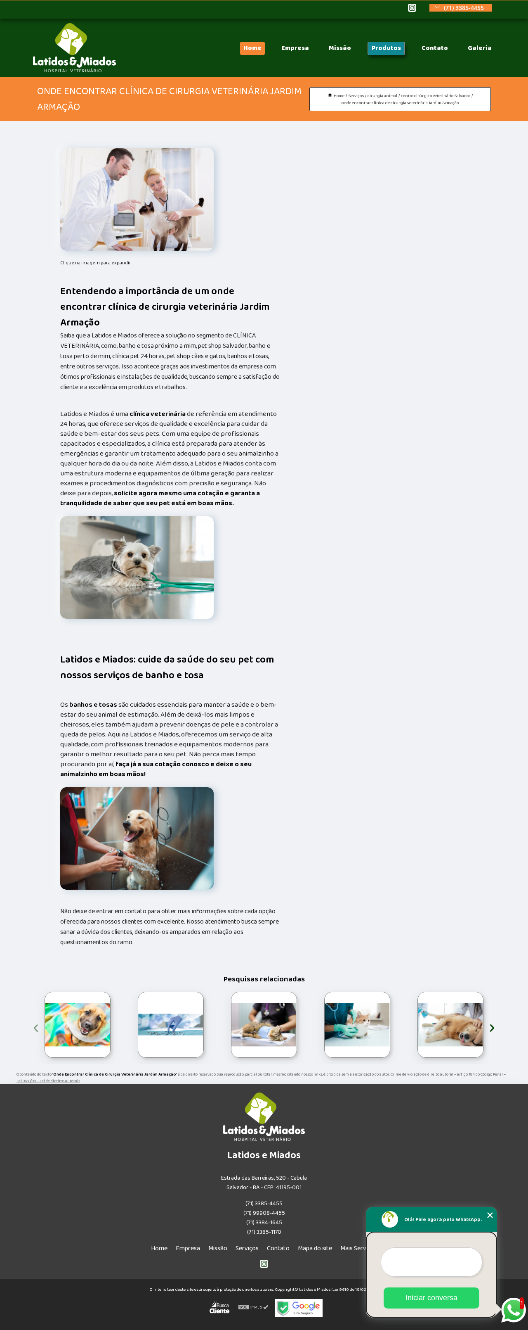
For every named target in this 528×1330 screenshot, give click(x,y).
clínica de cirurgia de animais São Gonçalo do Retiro (415, 1024)
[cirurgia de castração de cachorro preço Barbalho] (171, 1025)
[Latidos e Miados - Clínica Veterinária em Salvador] (74, 70)
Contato (435, 48)
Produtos (386, 48)
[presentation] (36, 1026)
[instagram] (412, 8)
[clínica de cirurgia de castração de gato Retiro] (264, 1025)
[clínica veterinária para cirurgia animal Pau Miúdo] (357, 1025)
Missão (340, 48)
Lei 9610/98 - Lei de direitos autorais (48, 1081)
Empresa (295, 48)
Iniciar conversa (431, 1298)
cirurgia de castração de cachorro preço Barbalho (131, 1024)
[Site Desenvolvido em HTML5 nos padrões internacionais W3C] (253, 1308)
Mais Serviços (358, 1248)
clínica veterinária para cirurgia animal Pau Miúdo (321, 1024)
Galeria (480, 48)
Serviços (247, 1248)
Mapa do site (315, 1248)
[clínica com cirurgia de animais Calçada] (78, 1025)
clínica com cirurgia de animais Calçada (44, 1024)
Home (252, 48)
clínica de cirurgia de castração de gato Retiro (227, 1024)
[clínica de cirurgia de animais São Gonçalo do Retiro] (450, 1025)
